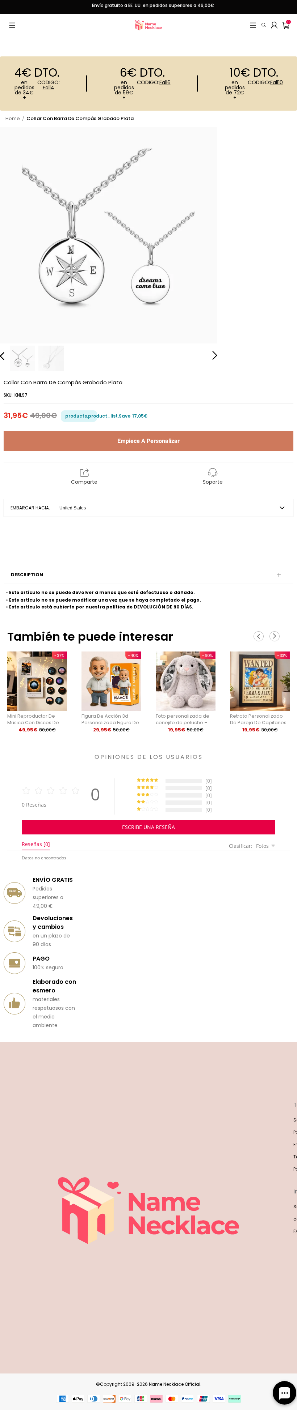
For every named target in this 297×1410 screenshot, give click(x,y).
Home (12, 118)
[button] (12, 25)
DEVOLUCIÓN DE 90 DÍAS (163, 607)
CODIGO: (48, 85)
